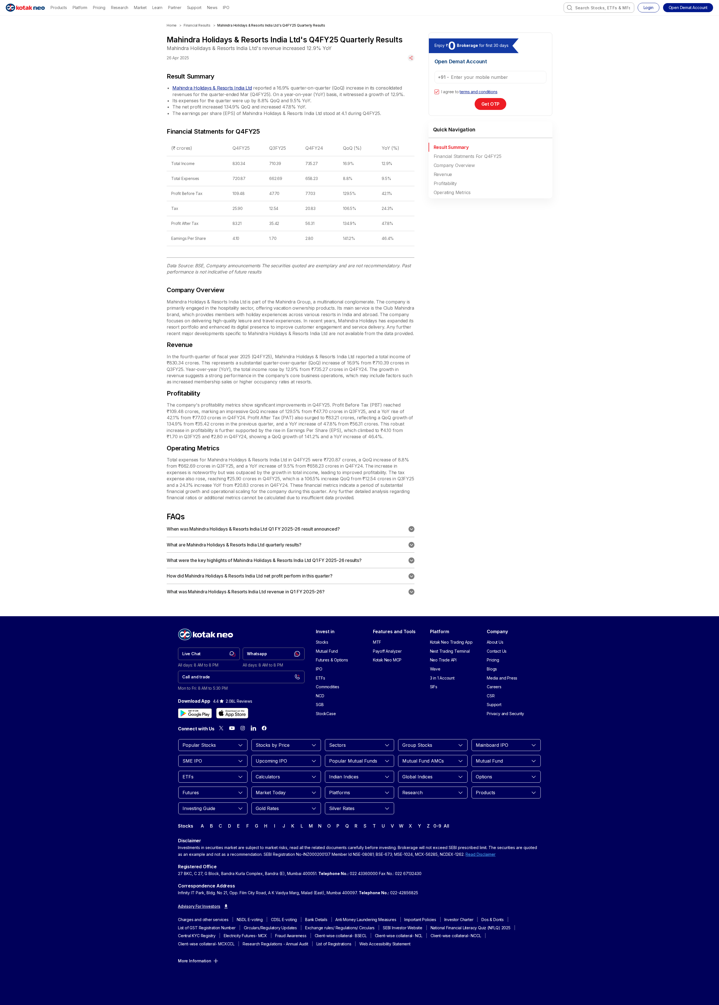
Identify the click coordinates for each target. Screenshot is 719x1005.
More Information (194, 960)
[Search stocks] (569, 7)
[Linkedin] (253, 728)
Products (59, 7)
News (212, 7)
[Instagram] (243, 728)
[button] (688, 7)
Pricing (99, 7)
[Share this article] (411, 58)
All (446, 826)
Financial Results (197, 25)
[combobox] (599, 8)
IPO (226, 7)
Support (194, 7)
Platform (80, 7)
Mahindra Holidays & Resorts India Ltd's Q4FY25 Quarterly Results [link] (271, 25)
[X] (221, 728)
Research (119, 7)
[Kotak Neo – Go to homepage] (25, 7)
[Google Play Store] (195, 713)
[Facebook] (264, 728)
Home (172, 25)
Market (140, 7)
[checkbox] (437, 92)
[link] (209, 654)
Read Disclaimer (481, 854)
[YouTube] (232, 728)
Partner (174, 7)
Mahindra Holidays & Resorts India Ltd (212, 88)
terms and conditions (478, 91)
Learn (157, 7)
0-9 (437, 826)
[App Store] (232, 713)
